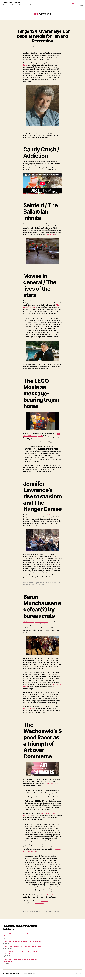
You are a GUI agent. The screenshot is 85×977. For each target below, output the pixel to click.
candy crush (30, 911)
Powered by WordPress (28, 973)
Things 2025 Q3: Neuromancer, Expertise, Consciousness (22, 946)
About (74, 3)
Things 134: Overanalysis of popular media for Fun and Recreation (42, 36)
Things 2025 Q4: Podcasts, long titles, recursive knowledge (22, 941)
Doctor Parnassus (29, 709)
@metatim (44, 901)
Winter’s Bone (49, 515)
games (38, 911)
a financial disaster (52, 895)
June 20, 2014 (48, 46)
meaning (46, 911)
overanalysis (56, 911)
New (42, 26)
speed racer (28, 913)
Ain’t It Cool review (52, 784)
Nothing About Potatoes (11, 2)
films (34, 911)
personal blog (39, 903)
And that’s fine (50, 234)
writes (34, 224)
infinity (41, 911)
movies (50, 911)
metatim (39, 46)
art (25, 911)
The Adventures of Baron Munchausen (35, 622)
